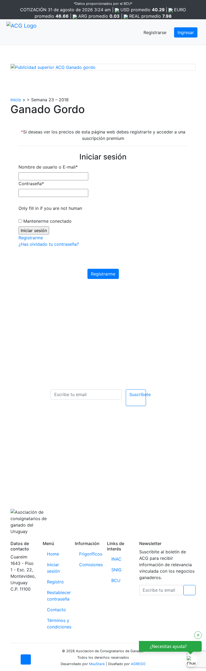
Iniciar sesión (53, 568)
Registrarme (31, 237)
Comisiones (91, 564)
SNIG (116, 569)
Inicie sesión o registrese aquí (111, 457)
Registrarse (155, 32)
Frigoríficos (90, 554)
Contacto (56, 609)
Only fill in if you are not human (50, 208)
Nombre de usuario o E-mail (48, 167)
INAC (116, 559)
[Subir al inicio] (26, 659)
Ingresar (186, 32)
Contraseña (31, 183)
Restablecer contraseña (59, 596)
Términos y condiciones (59, 623)
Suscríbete (137, 394)
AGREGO (138, 664)
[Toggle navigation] (46, 32)
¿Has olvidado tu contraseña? (49, 244)
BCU (115, 580)
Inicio (15, 99)
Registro (55, 581)
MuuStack (97, 664)
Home (53, 554)
